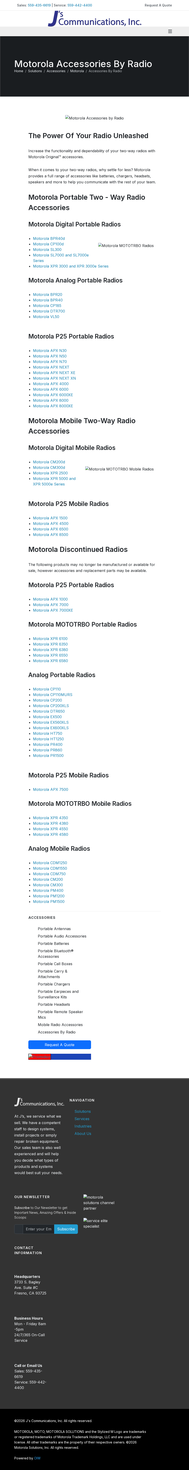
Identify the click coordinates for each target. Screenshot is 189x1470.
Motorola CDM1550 (50, 868)
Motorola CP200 (47, 700)
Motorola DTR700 (49, 311)
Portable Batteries (53, 943)
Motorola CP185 (47, 305)
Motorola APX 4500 (50, 523)
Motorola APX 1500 (50, 518)
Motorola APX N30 (50, 350)
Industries (83, 1126)
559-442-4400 (80, 5)
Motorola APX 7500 (50, 789)
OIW (37, 1458)
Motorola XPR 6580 (50, 660)
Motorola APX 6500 (50, 529)
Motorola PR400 (47, 744)
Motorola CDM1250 (50, 862)
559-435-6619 (39, 5)
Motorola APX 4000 (51, 383)
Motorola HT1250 (48, 739)
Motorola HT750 (47, 733)
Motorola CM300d (49, 467)
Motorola (77, 71)
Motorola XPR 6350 (50, 644)
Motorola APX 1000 (50, 599)
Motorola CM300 (48, 885)
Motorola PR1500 (48, 755)
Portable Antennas (54, 928)
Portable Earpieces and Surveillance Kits (58, 994)
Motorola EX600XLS (51, 728)
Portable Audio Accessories (62, 936)
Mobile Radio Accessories (60, 1024)
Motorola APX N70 (50, 361)
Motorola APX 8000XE (53, 406)
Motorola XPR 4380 (50, 823)
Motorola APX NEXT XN (54, 378)
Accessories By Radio (57, 1032)
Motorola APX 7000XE (53, 610)
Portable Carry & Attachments (52, 974)
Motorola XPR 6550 (50, 655)
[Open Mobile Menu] (170, 31)
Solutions (35, 71)
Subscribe (66, 1229)
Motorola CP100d (48, 244)
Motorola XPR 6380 (50, 649)
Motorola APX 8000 (50, 400)
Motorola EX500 (47, 716)
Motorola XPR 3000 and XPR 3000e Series (71, 266)
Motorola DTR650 (49, 711)
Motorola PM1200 (49, 896)
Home (18, 71)
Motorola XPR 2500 (50, 473)
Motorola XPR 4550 (50, 829)
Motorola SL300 (47, 249)
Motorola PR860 (47, 750)
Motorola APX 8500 (50, 534)
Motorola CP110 (47, 689)
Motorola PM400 (48, 890)
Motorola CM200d (49, 462)
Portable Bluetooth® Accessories (56, 954)
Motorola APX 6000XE (53, 395)
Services (81, 1118)
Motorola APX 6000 (50, 389)
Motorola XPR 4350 (50, 817)
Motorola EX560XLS (51, 722)
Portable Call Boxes (55, 963)
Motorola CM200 (48, 879)
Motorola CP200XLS (51, 705)
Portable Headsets (54, 1004)
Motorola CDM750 (49, 874)
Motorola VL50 (46, 316)
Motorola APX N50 (50, 356)
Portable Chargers (54, 984)
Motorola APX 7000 (50, 604)
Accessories (56, 71)
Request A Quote (158, 5)
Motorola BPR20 (47, 294)
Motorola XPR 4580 (50, 834)
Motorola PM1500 (49, 901)
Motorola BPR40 (48, 300)
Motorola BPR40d (49, 238)
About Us (82, 1133)
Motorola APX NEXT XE (54, 372)
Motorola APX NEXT (51, 367)
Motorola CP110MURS (52, 694)
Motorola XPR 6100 (50, 638)
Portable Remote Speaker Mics (60, 1014)
